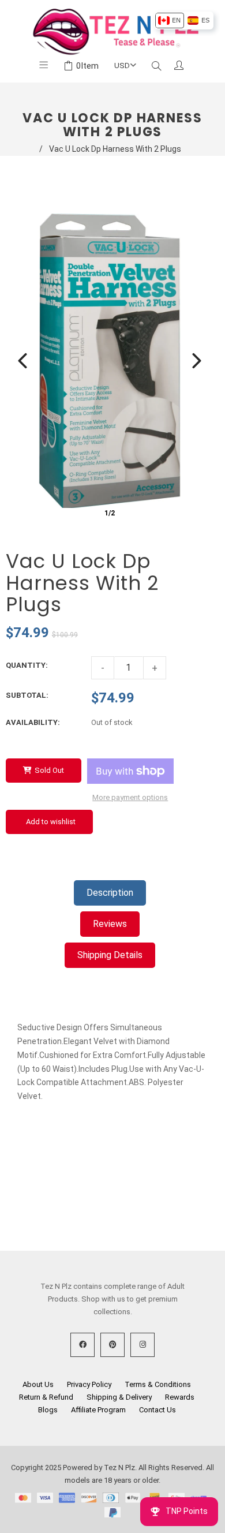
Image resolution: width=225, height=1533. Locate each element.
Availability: (33, 722)
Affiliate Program (98, 1409)
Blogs (48, 1409)
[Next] (196, 361)
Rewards (179, 1397)
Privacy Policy (89, 1384)
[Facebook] (82, 1345)
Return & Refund (46, 1397)
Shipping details (109, 954)
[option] (169, 20)
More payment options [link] (130, 797)
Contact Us (157, 1409)
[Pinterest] (112, 1345)
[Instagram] (142, 1345)
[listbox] (183, 20)
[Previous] (22, 361)
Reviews (110, 923)
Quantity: (27, 665)
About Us (38, 1384)
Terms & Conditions (158, 1384)
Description (110, 892)
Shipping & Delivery (119, 1397)
